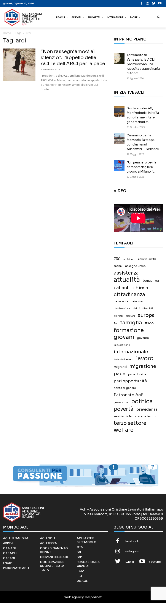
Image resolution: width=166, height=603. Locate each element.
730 (117, 259)
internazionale (131, 351)
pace (119, 373)
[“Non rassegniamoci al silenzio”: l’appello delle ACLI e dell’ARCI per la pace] (19, 64)
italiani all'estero (123, 359)
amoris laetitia (147, 259)
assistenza (126, 273)
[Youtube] (160, 3)
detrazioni (137, 301)
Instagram (131, 551)
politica (142, 401)
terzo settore (130, 423)
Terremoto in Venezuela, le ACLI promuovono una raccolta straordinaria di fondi (143, 64)
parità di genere (125, 388)
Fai (115, 323)
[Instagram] (148, 3)
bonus (147, 281)
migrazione (142, 366)
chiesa (140, 287)
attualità (127, 279)
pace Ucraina (137, 374)
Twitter (129, 562)
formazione (129, 330)
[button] (158, 17)
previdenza (147, 409)
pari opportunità (130, 381)
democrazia (121, 301)
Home (7, 33)
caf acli (122, 288)
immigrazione (122, 345)
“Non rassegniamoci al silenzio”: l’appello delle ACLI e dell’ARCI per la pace (73, 57)
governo (143, 338)
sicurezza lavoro (145, 416)
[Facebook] (141, 3)
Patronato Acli (129, 395)
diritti (136, 308)
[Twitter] (154, 3)
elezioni (130, 316)
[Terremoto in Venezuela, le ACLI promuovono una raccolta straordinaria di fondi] (119, 58)
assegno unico (135, 266)
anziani (118, 266)
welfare (123, 430)
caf (157, 280)
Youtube (155, 562)
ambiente (129, 259)
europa (146, 315)
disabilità (147, 308)
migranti (120, 367)
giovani (124, 337)
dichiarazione (122, 308)
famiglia (131, 322)
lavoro (144, 358)
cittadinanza (129, 294)
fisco (149, 323)
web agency (74, 597)
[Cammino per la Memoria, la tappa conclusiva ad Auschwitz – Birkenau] (119, 138)
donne (118, 316)
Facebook (131, 541)
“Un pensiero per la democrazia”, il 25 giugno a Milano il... (141, 166)
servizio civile (123, 416)
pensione (121, 402)
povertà (123, 409)
